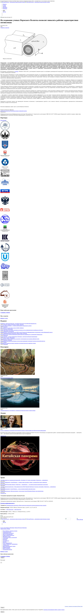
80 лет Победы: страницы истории (10, 530)
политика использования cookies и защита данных (54, 609)
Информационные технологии (9, 333)
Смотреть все (3, 435)
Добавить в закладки (4, 27)
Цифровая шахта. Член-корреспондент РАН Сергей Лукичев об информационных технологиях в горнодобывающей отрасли (26, 332)
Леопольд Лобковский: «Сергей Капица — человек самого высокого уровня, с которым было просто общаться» (23, 482)
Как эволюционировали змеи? (6, 377)
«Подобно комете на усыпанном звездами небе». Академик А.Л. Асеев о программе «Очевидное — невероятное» (24, 480)
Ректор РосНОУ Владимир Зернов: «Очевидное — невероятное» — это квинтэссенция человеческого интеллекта (24, 484)
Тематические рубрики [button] (5, 528)
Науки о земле (20, 333)
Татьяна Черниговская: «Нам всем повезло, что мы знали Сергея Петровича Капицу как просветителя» (22, 491)
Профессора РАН (6, 547)
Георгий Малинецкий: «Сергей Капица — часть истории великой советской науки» (17, 488)
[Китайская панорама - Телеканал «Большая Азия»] (19, 475)
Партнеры (24, 527)
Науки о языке (6, 337)
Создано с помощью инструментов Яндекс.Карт (74, 606)
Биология (5, 324)
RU (3, 11)
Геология (25, 333)
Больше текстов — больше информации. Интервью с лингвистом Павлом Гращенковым (18, 336)
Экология (22, 324)
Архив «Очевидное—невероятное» (10, 544)
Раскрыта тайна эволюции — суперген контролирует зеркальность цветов (15, 325)
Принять (2, 611)
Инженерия (10, 329)
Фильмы (4, 541)
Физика (5, 342)
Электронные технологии (8, 533)
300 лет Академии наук (8, 534)
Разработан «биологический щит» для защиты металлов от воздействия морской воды (18, 323)
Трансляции (5, 538)
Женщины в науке (6, 536)
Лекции (16, 527)
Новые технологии (12, 324)
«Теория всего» (6, 545)
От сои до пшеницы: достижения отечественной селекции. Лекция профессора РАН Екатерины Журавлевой (23, 430)
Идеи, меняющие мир (7, 542)
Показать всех (3, 120)
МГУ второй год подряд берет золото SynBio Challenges (12, 327)
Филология (11, 331)
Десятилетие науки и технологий (10, 537)
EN (5, 11)
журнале (16, 71)
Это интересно (6, 540)
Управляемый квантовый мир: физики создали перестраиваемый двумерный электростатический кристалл (22, 341)
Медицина (5, 335)
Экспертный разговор (7, 549)
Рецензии (5, 539)
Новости (8, 527)
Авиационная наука (7, 532)
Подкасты (20, 527)
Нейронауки (6, 331)
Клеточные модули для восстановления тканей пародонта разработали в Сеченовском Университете (21, 334)
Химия (17, 324)
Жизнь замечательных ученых (9, 546)
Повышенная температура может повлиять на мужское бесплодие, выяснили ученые (18, 343)
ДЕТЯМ (4, 318)
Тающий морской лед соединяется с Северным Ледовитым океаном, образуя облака (17, 410)
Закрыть (2, 557)
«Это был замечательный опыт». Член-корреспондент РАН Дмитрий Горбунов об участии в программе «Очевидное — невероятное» (28, 486)
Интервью (12, 527)
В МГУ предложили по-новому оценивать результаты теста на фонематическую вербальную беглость (21, 330)
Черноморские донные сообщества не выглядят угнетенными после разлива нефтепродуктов (19, 338)
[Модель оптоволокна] (25, 56)
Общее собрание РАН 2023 (8, 535)
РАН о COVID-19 (6, 548)
